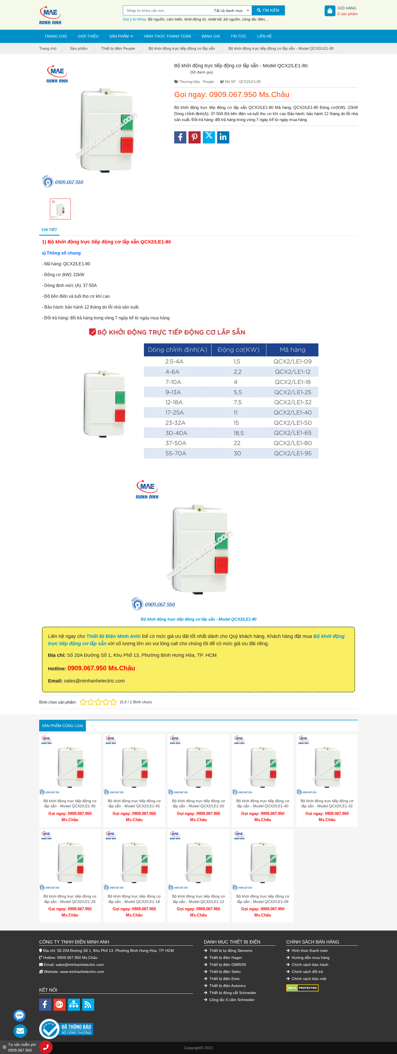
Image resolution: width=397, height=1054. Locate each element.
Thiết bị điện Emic (224, 978)
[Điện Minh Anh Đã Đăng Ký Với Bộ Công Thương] (116, 1026)
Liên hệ (264, 36)
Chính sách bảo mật (308, 978)
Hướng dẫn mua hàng (310, 957)
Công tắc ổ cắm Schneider (231, 1000)
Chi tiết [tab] (49, 229)
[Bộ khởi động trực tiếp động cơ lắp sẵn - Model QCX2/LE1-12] (198, 860)
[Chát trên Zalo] (19, 1016)
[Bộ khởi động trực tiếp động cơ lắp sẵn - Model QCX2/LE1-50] (198, 765)
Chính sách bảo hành (309, 964)
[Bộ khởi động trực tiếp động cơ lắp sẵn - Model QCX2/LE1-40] (263, 765)
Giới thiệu (88, 36)
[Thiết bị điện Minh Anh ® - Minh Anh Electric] (81, 14)
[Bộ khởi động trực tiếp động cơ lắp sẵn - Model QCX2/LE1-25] (70, 860)
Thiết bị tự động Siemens (230, 950)
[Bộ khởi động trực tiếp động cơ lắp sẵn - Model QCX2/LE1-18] (134, 860)
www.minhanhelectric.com (82, 971)
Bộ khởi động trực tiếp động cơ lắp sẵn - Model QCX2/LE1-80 (198, 619)
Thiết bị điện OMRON (227, 964)
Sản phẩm (119, 36)
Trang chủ (56, 36)
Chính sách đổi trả (307, 971)
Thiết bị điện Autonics (227, 985)
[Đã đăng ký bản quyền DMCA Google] (302, 987)
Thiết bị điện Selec (224, 971)
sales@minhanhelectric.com (80, 964)
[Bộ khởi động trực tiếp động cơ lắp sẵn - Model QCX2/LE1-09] (263, 860)
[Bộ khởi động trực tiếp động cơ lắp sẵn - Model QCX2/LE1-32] (327, 765)
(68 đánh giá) (201, 72)
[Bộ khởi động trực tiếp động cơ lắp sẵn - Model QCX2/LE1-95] (70, 765)
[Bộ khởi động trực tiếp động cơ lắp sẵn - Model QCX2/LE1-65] (134, 765)
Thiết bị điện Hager (225, 957)
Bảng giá (211, 36)
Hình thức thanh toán (167, 36)
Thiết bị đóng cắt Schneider (232, 993)
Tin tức (238, 36)
